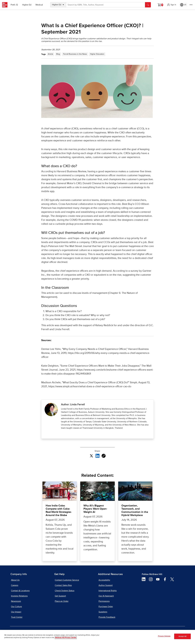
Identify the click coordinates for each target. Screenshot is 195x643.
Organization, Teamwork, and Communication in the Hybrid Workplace (134, 510)
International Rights (108, 591)
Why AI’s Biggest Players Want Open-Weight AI (95, 508)
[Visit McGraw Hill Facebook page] (165, 579)
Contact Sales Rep (63, 585)
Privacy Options (164, 636)
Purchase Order (106, 606)
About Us (15, 580)
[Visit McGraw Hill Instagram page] (151, 579)
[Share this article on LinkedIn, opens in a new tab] (97, 455)
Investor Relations (19, 596)
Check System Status (64, 591)
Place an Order (61, 601)
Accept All (182, 636)
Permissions (104, 601)
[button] (171, 5)
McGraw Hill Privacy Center (65, 638)
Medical (39, 5)
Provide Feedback (107, 617)
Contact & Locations (20, 591)
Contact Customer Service (67, 580)
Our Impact (16, 612)
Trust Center (16, 617)
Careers (14, 585)
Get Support (60, 596)
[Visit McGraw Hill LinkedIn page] (143, 579)
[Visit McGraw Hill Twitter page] (172, 579)
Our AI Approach (106, 596)
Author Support (106, 585)
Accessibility (104, 580)
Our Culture (16, 606)
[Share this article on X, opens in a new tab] (91, 455)
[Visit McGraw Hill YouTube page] (158, 579)
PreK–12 (14, 5)
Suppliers (103, 612)
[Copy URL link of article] (104, 456)
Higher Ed (26, 5)
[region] (97, 636)
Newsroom (16, 601)
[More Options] (191, 5)
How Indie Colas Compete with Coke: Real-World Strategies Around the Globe (58, 510)
